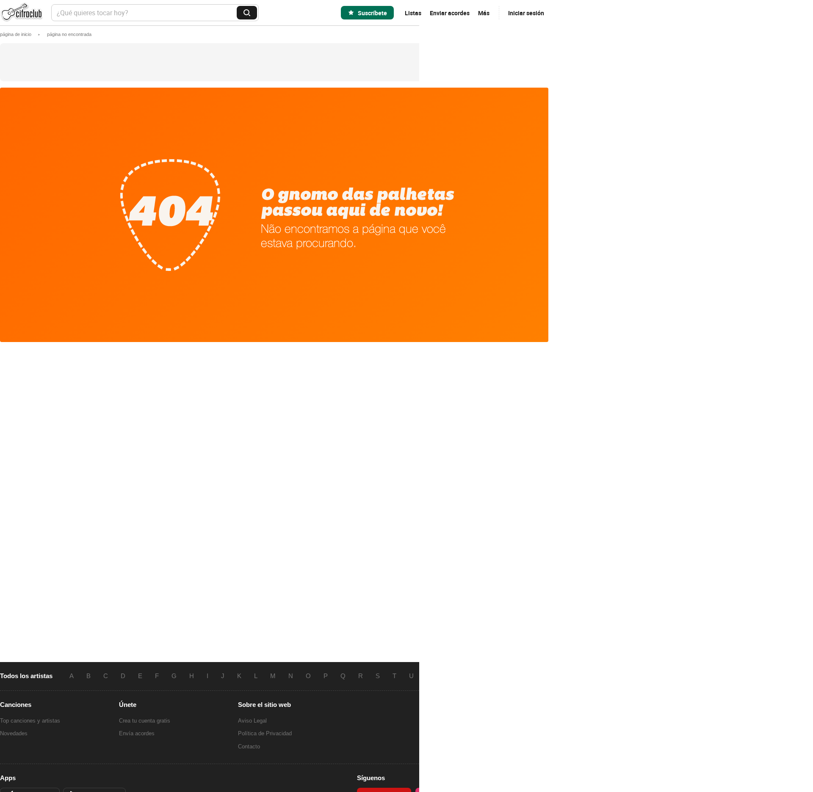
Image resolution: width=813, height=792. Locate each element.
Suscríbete (372, 13)
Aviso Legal (252, 720)
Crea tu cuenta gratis (144, 720)
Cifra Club (21, 13)
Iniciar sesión (526, 13)
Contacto (249, 746)
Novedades (14, 733)
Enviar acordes (450, 13)
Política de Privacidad (265, 733)
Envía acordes (137, 733)
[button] (69, 34)
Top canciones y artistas (30, 720)
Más (483, 13)
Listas (413, 13)
